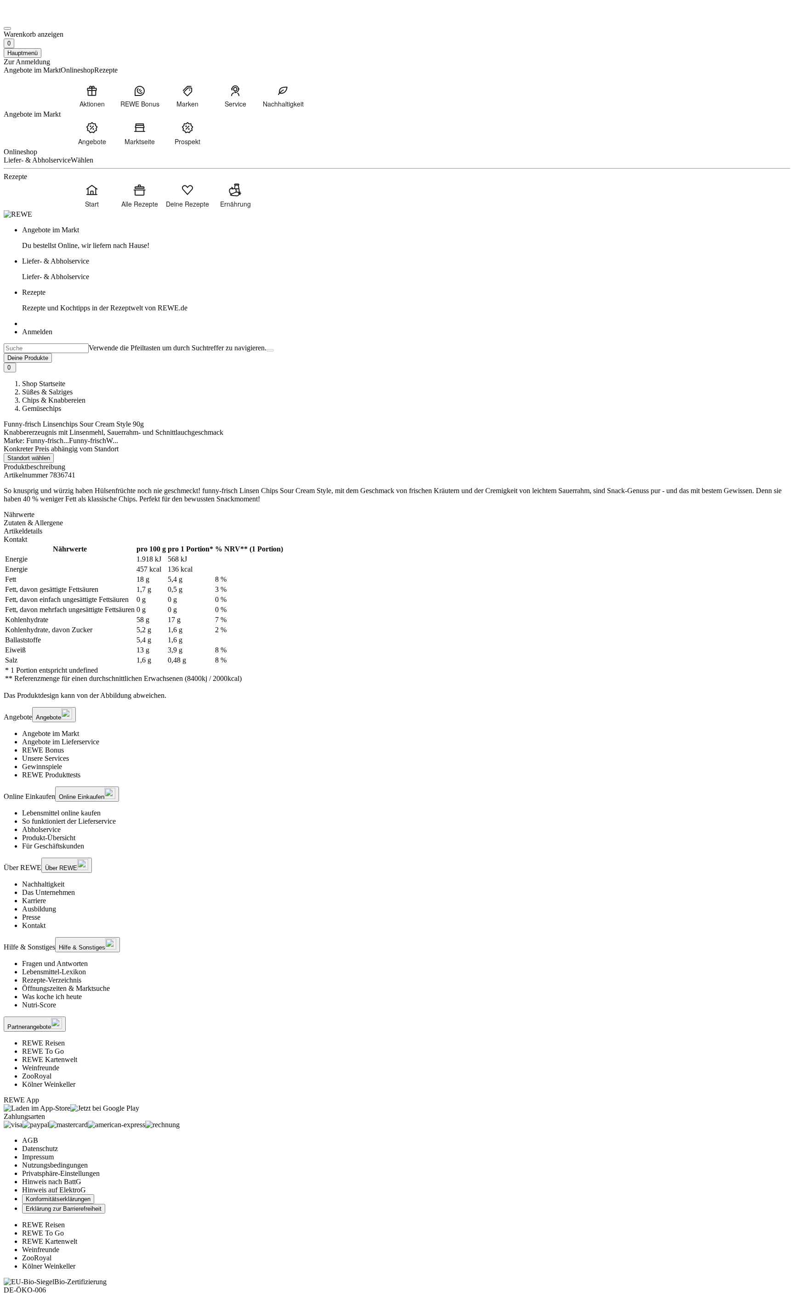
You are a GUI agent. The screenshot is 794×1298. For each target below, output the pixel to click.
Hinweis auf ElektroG (54, 1190)
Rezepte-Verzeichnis (51, 980)
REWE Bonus (43, 750)
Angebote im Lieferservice (60, 742)
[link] (406, 238)
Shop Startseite (43, 384)
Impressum (38, 1157)
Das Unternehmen (48, 892)
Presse (31, 917)
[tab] (397, 515)
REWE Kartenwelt (49, 1059)
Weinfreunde (40, 1068)
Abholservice (41, 829)
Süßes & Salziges (47, 392)
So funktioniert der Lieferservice (69, 821)
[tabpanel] (397, 614)
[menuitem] (92, 96)
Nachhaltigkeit (43, 884)
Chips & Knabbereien (53, 400)
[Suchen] (270, 350)
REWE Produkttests (51, 775)
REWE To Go (43, 1051)
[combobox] (46, 348)
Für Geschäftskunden (53, 846)
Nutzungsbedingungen (55, 1165)
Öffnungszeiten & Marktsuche (66, 988)
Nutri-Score (39, 1005)
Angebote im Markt (50, 733)
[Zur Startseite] (35, 18)
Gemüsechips (41, 408)
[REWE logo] (18, 214)
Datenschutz (40, 1148)
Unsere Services (45, 758)
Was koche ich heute (52, 996)
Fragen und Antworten (55, 963)
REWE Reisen (43, 1043)
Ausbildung (39, 909)
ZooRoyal (36, 1076)
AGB (30, 1140)
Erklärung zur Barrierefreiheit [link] (64, 1208)
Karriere (34, 901)
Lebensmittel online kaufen (61, 813)
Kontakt (33, 925)
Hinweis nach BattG (51, 1182)
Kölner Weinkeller (48, 1084)
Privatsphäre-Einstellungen (61, 1173)
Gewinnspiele (42, 766)
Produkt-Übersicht (48, 838)
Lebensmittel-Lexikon (54, 972)
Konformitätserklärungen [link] (58, 1199)
